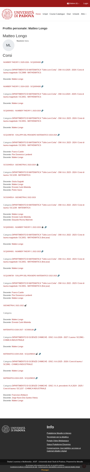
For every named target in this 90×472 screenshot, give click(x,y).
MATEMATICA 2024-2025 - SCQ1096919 (19, 378)
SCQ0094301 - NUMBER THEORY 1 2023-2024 (22, 111)
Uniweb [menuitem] (76, 14)
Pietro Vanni (17, 190)
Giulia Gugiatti (18, 182)
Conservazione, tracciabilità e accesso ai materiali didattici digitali (59, 467)
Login (85, 3)
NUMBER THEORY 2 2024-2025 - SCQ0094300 (22, 86)
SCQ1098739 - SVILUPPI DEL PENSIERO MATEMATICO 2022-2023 (30, 276)
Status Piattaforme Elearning (59, 444)
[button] (73, 3)
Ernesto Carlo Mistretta (21, 187)
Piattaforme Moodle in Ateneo (59, 433)
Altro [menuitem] (83, 14)
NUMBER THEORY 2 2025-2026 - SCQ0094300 (22, 62)
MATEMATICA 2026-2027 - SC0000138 (18, 330)
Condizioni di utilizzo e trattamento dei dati (24, 467)
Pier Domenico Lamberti (22, 155)
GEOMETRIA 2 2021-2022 (13, 305)
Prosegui (45, 470)
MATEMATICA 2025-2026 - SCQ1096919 (19, 354)
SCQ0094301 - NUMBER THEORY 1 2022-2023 (22, 227)
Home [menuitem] (38, 14)
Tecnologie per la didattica (58, 437)
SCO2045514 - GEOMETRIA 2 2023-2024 (19, 165)
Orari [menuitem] (69, 14)
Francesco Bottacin (20, 395)
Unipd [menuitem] (45, 14)
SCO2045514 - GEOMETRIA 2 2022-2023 (19, 197)
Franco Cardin (18, 152)
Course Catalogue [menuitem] (57, 14)
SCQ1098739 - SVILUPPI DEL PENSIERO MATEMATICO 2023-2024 (30, 135)
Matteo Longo (17, 79)
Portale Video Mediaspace (58, 441)
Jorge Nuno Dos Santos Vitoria (25, 398)
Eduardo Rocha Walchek (22, 220)
